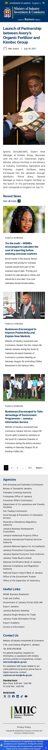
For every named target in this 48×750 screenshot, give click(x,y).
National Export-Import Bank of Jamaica (23, 572)
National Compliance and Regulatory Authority (21, 567)
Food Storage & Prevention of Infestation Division (23, 516)
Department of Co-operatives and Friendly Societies (24, 505)
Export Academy (11, 622)
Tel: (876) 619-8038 (12, 648)
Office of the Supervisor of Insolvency (21, 580)
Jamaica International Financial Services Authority (22, 541)
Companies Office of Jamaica (17, 496)
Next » (39, 467)
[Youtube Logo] (26, 696)
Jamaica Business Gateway (16, 610)
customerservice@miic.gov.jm (17, 675)
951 (30, 467)
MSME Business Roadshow (16, 594)
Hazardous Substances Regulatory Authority (19, 523)
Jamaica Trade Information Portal (19, 618)
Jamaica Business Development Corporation (18, 530)
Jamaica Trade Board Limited (17, 558)
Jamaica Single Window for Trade (19, 614)
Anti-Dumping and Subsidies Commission (23, 484)
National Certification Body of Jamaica (22, 562)
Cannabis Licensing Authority (17, 492)
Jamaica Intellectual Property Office (20, 535)
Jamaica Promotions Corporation (19, 550)
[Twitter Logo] (5, 696)
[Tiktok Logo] (21, 696)
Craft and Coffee (11, 598)
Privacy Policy (24, 727)
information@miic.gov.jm (15, 662)
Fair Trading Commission (15, 511)
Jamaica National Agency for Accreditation (24, 546)
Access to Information (13, 627)
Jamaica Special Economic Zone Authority (23, 554)
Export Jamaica (10, 606)
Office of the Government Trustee (19, 576)
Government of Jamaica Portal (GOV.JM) (23, 602)
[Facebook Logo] (13, 696)
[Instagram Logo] (9, 696)
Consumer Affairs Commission (18, 500)
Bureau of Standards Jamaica (17, 488)
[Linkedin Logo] (17, 696)
